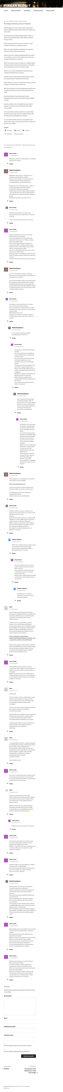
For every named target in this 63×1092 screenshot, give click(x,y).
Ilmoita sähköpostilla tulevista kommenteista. (18, 1045)
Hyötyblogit (27, 10)
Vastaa (11, 164)
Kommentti (8, 996)
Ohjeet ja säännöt (16, 10)
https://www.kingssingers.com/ (17, 484)
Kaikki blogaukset (38, 10)
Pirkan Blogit (17, 5)
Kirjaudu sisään (50, 10)
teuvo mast (23, 21)
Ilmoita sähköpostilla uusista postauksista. (17, 1051)
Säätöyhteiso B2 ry (17, 1086)
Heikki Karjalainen (15, 170)
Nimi (6, 1018)
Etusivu (6, 10)
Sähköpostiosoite (10, 1026)
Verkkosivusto (8, 1035)
